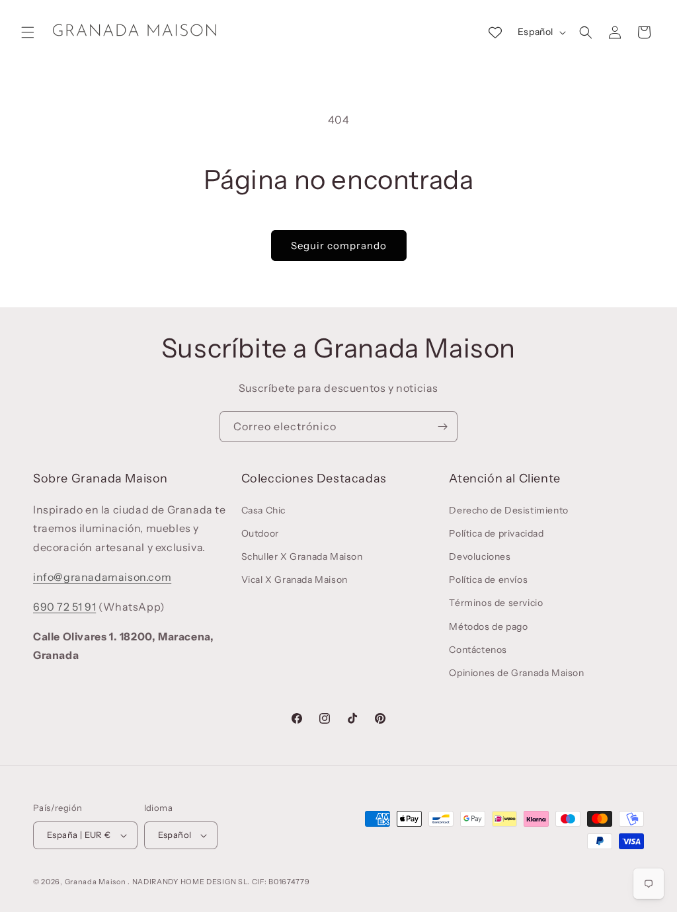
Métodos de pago (488, 626)
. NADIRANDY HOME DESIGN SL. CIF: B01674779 (218, 881)
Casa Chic (263, 510)
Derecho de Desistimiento (508, 510)
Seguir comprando (339, 245)
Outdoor (260, 533)
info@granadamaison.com (102, 577)
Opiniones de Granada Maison (516, 673)
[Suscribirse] (442, 426)
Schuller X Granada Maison (302, 556)
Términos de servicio (496, 603)
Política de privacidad (496, 533)
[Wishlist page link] (495, 32)
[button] (27, 32)
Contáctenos (478, 650)
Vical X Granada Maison (294, 580)
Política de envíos (488, 580)
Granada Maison (95, 881)
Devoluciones (479, 556)
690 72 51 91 (64, 606)
